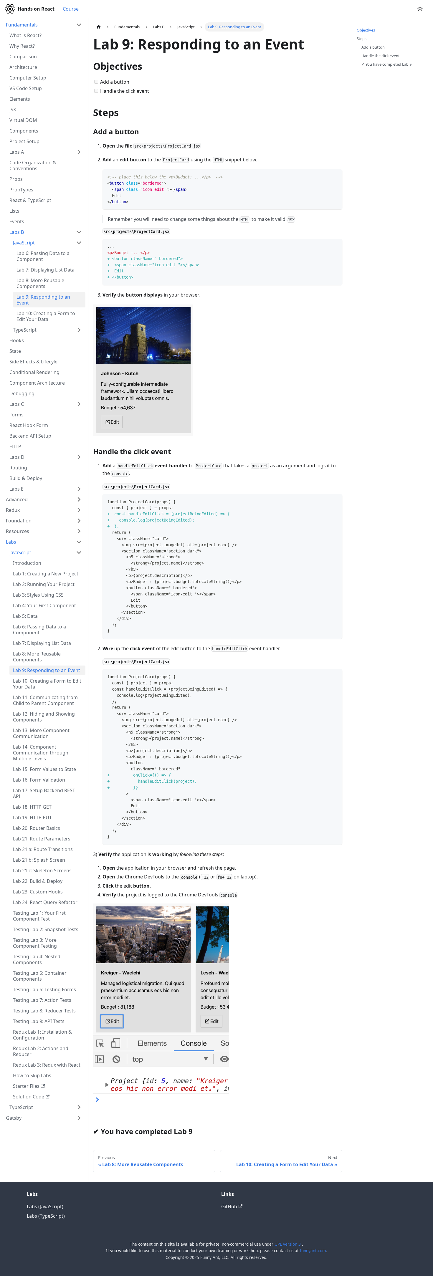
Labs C (16, 404)
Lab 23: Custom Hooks (38, 891)
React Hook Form (28, 425)
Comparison (23, 56)
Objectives (366, 30)
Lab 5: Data (25, 616)
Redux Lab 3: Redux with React (46, 1065)
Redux (13, 510)
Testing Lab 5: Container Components (40, 976)
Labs (11, 542)
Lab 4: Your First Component (44, 605)
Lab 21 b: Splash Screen (39, 860)
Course (71, 9)
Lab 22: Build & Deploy (37, 881)
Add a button (373, 47)
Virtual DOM (23, 120)
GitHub (229, 1206)
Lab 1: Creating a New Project (45, 573)
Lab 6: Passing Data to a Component (43, 256)
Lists (14, 211)
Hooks (16, 340)
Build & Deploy (25, 478)
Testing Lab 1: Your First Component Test (39, 916)
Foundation (19, 520)
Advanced (17, 499)
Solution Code (28, 1096)
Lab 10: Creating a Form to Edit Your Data (45, 316)
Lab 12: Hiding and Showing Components (44, 717)
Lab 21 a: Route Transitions (43, 849)
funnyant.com (313, 1250)
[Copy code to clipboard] (335, 176)
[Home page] (98, 27)
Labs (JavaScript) (45, 1206)
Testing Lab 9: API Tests (39, 1021)
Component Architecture (37, 383)
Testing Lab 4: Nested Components (36, 959)
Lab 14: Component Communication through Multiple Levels (40, 753)
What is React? (25, 35)
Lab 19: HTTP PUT (32, 817)
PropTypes (21, 189)
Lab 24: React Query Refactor (45, 902)
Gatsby (14, 1118)
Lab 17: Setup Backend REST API (44, 793)
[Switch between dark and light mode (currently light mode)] (420, 9)
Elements (19, 99)
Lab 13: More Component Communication (41, 733)
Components (23, 131)
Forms (16, 414)
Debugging (21, 393)
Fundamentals (22, 24)
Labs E (16, 489)
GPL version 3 (288, 1244)
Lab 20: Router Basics (36, 828)
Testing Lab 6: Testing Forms (44, 989)
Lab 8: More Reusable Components (40, 283)
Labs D (16, 457)
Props (16, 179)
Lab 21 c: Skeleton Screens (42, 870)
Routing (18, 467)
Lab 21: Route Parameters (41, 838)
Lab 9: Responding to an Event (43, 300)
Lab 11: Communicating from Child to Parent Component (45, 700)
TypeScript (25, 330)
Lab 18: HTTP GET (32, 807)
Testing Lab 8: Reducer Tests (44, 1010)
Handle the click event (380, 55)
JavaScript (24, 242)
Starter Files (26, 1086)
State (15, 351)
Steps (361, 38)
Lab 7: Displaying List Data (45, 270)
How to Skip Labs (32, 1075)
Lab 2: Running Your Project (44, 584)
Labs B (16, 232)
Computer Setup (27, 78)
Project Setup (24, 141)
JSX (12, 109)
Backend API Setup (30, 436)
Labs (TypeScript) (46, 1216)
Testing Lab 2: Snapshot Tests (45, 929)
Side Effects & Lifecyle (33, 361)
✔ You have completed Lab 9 (386, 64)
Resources (17, 531)
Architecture (23, 67)
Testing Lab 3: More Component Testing (35, 943)
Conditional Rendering (34, 372)
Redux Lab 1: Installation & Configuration (42, 1035)
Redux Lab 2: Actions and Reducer (40, 1051)
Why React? (22, 46)
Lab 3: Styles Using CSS (38, 595)
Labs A (16, 152)
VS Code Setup (25, 88)
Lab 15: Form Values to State (44, 769)
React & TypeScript (30, 200)
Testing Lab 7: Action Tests (42, 1000)
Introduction (27, 563)
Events (16, 221)
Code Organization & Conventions (32, 165)
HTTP (15, 446)
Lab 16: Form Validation (39, 780)
